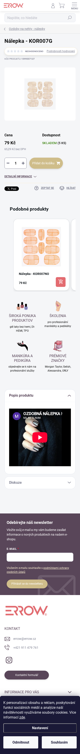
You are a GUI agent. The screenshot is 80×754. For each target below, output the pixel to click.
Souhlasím (59, 742)
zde (22, 717)
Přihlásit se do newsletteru (27, 583)
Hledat (70, 17)
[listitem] (41, 255)
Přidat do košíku (43, 163)
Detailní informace (18, 176)
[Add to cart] (61, 282)
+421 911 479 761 (25, 647)
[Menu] (74, 5)
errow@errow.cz (24, 638)
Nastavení (40, 728)
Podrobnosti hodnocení (61, 51)
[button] (8, 255)
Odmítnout (20, 742)
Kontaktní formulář (26, 675)
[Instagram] (8, 659)
